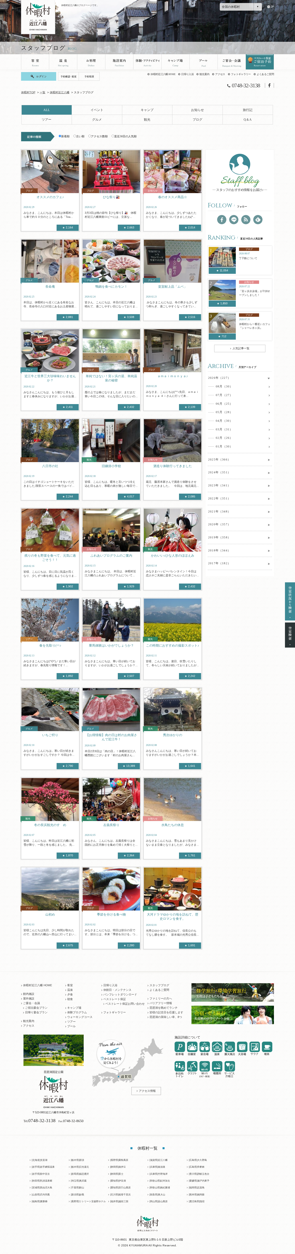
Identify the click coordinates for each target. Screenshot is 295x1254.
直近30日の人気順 (125, 136)
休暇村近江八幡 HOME (163, 74)
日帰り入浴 (187, 74)
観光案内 (204, 74)
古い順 (80, 136)
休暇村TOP (28, 92)
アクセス (220, 74)
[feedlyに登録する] (257, 219)
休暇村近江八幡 (59, 92)
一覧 (42, 92)
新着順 (65, 136)
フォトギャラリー (241, 74)
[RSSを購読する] (245, 219)
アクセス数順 (99, 136)
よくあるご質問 (265, 74)
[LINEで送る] (233, 219)
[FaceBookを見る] (221, 219)
